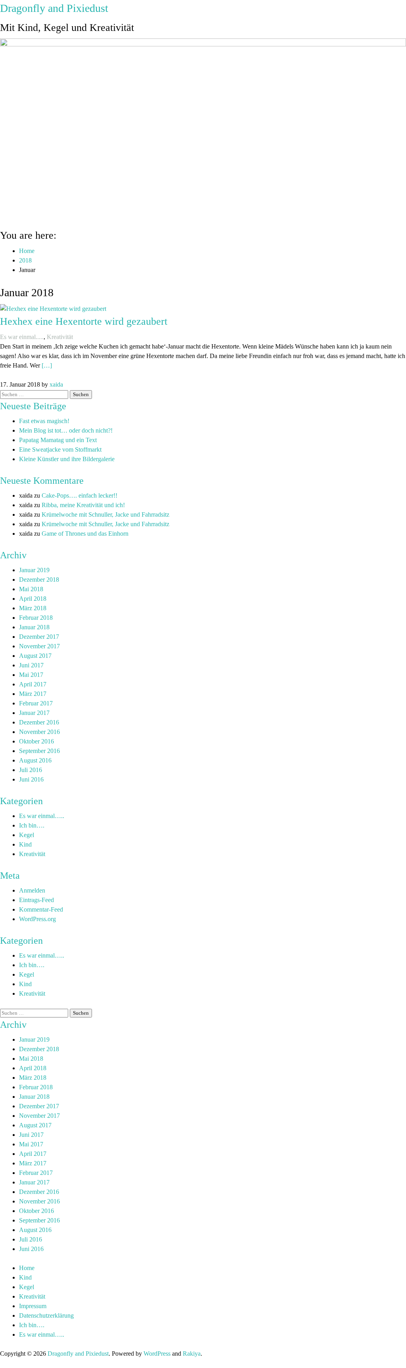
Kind (25, 844)
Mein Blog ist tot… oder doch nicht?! (66, 430)
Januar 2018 (34, 627)
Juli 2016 (30, 769)
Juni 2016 (31, 779)
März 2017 (32, 693)
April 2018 (32, 598)
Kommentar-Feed (41, 909)
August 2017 (35, 655)
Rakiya (192, 1353)
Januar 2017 (34, 712)
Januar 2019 (34, 570)
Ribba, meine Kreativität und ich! (83, 505)
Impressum (32, 1306)
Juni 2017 (31, 665)
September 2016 (39, 750)
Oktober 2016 (36, 741)
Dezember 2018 (39, 579)
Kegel (26, 835)
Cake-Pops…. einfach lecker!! (79, 495)
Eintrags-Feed (36, 900)
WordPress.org (37, 919)
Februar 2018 (36, 617)
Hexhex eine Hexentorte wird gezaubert (83, 321)
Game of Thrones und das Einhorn (85, 533)
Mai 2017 (31, 674)
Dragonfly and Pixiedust (54, 8)
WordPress (157, 1353)
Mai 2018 (31, 589)
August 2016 (35, 760)
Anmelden (32, 890)
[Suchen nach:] (35, 394)
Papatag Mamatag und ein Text (58, 440)
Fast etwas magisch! (44, 421)
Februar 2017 (36, 703)
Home (26, 1268)
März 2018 (32, 608)
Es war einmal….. (41, 815)
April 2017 (32, 684)
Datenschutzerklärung (46, 1315)
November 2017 (39, 646)
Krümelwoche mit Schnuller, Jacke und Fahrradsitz (105, 514)
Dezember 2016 (39, 722)
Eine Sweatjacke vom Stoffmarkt (60, 449)
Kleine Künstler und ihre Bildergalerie (67, 459)
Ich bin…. (31, 825)
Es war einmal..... (22, 336)
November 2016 (39, 731)
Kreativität (60, 336)
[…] (47, 365)
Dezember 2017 (39, 636)
